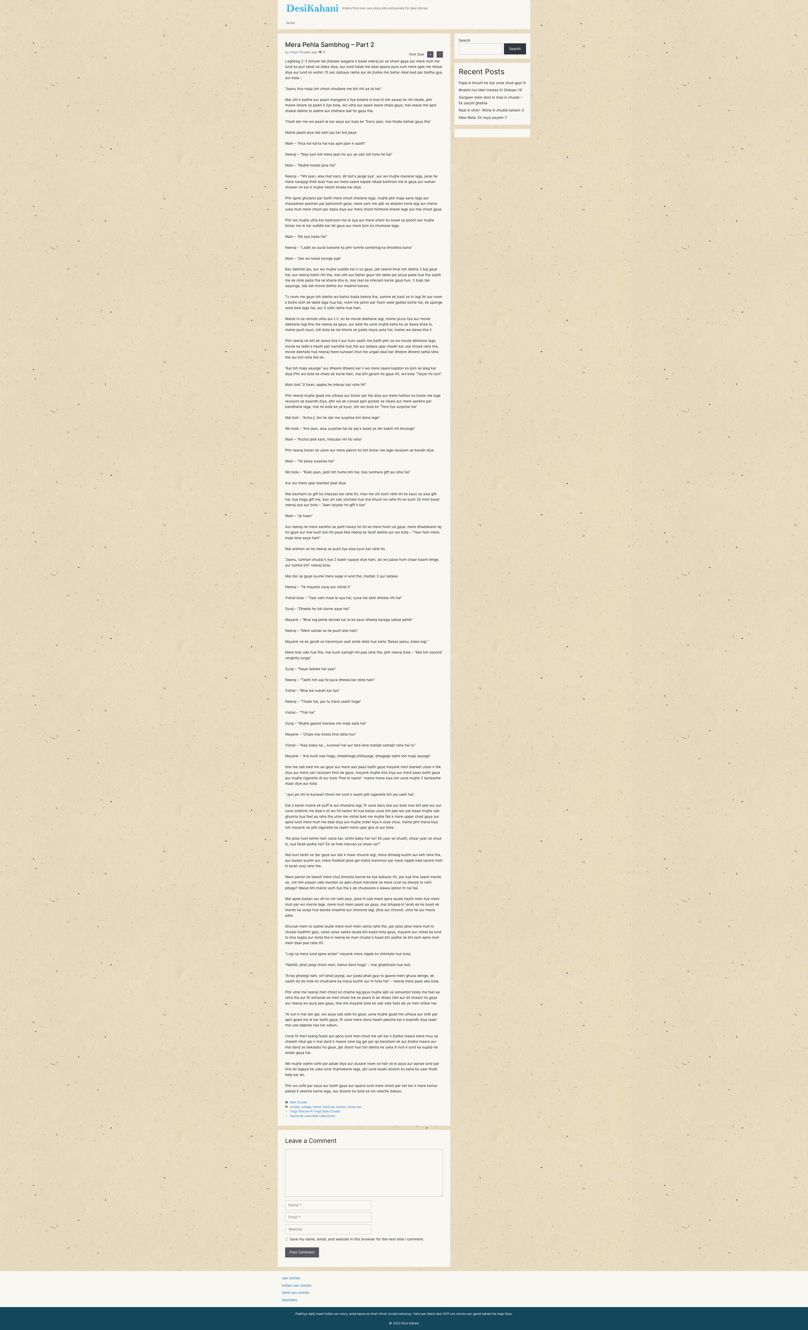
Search (464, 40)
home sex (354, 1107)
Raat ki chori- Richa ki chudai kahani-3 (491, 110)
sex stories (291, 1278)
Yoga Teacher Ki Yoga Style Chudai (315, 1111)
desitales (289, 1300)
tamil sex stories (296, 1292)
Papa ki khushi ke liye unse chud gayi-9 (492, 83)
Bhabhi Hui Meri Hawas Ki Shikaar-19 (490, 90)
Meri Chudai (298, 1102)
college (306, 1107)
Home (290, 23)
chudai (294, 1107)
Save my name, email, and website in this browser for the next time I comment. (357, 1239)
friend (317, 1107)
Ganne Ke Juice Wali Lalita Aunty (312, 1116)
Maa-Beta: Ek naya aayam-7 (483, 117)
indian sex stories (297, 1285)
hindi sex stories (334, 1107)
